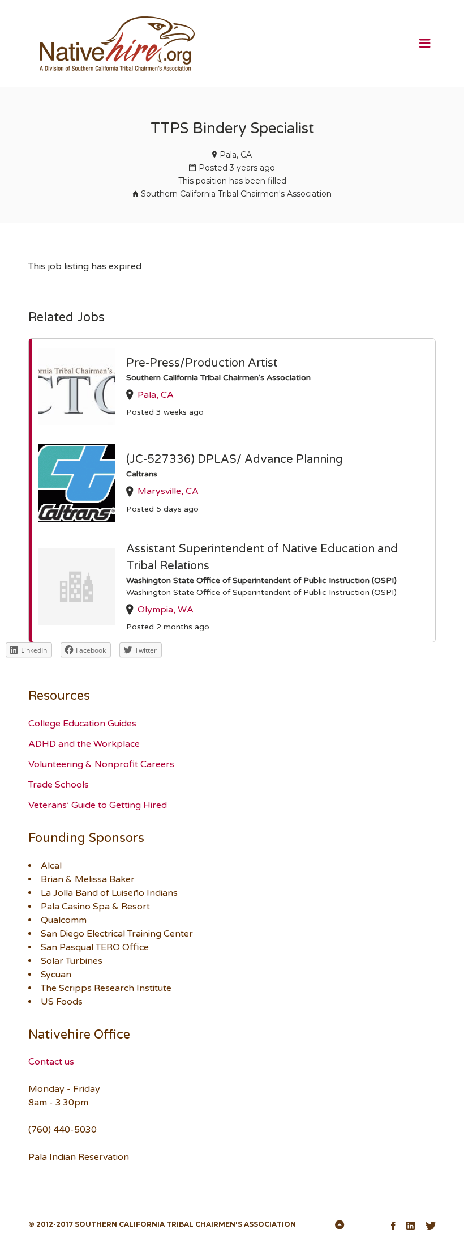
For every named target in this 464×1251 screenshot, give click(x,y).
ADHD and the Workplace (84, 744)
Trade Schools (58, 784)
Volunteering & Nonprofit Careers (101, 764)
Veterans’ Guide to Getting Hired (97, 805)
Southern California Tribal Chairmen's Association (236, 194)
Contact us (51, 1061)
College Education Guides (82, 723)
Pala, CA (236, 155)
